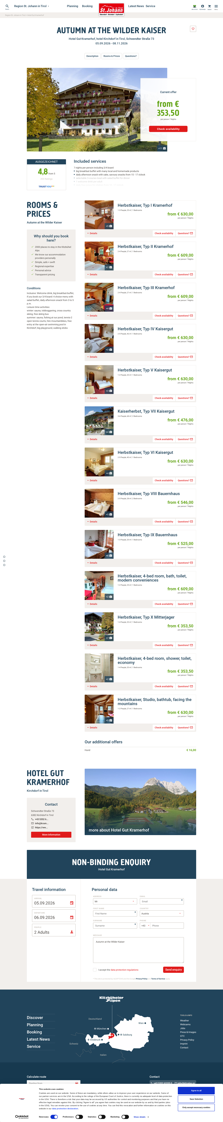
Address (97, 896)
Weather (184, 1020)
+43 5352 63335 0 (161, 1083)
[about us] (195, 7)
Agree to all (196, 1090)
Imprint (184, 1043)
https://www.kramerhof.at (40, 827)
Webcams (185, 1024)
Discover (35, 1017)
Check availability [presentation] (168, 128)
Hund (87, 750)
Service (150, 6)
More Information (51, 834)
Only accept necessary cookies (196, 1107)
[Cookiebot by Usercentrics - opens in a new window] (22, 1117)
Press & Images (188, 1032)
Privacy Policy (141, 979)
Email (142, 896)
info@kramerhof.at (40, 823)
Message (97, 935)
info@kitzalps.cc (184, 1083)
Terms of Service (158, 979)
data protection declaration (65, 1108)
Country (144, 908)
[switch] (79, 1117)
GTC (182, 1036)
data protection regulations (124, 969)
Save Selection (196, 1099)
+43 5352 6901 (40, 819)
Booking (87, 6)
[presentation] (193, 29)
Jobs (182, 1028)
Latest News (135, 6)
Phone (143, 921)
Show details (139, 1117)
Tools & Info (186, 1015)
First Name (98, 908)
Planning (72, 6)
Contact (184, 1047)
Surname (97, 921)
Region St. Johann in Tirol (32, 6)
